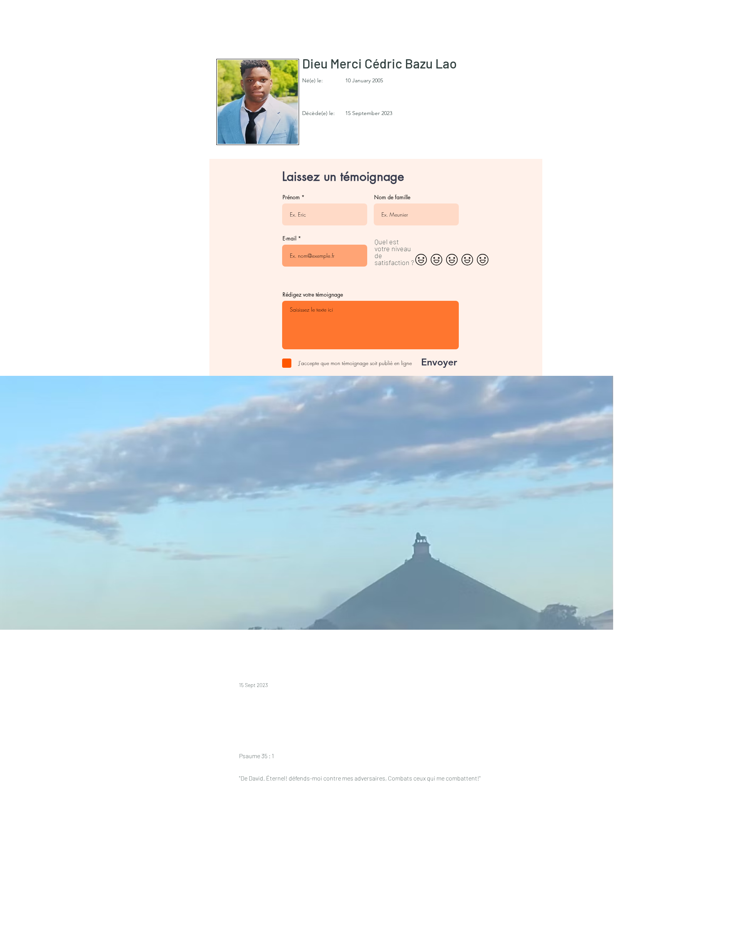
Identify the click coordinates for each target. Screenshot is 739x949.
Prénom (291, 197)
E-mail (289, 238)
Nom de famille (392, 197)
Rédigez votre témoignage (313, 294)
